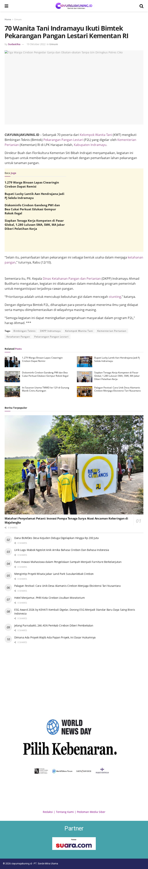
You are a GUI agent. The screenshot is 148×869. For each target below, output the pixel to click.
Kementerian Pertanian (111, 331)
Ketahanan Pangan (18, 336)
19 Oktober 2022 (36, 44)
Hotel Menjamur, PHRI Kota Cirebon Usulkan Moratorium (49, 598)
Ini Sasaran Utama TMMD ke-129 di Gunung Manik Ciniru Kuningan (45, 389)
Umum (18, 19)
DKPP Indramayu (50, 331)
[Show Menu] (6, 6)
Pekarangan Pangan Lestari (63, 140)
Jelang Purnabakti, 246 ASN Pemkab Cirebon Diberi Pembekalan (53, 625)
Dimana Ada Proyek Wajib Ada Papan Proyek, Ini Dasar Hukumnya (55, 637)
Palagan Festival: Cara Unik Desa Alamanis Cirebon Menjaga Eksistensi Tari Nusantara (117, 389)
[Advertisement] (74, 279)
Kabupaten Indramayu (90, 145)
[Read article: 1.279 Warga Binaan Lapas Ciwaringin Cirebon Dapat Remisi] (12, 361)
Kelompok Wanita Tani (96, 135)
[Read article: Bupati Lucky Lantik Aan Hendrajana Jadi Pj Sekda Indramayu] (84, 361)
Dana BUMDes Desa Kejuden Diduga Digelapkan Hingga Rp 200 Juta (56, 538)
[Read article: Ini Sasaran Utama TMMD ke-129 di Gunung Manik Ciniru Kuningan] (12, 391)
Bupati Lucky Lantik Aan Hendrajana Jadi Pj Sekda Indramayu (117, 359)
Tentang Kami (65, 812)
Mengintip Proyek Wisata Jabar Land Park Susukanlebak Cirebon (54, 574)
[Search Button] (141, 6)
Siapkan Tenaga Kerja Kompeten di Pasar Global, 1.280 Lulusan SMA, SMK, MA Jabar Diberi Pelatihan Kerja (35, 225)
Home (8, 19)
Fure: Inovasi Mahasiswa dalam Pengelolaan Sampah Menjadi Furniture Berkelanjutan (68, 562)
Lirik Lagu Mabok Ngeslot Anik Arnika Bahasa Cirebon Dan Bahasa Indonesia (61, 550)
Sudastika (14, 44)
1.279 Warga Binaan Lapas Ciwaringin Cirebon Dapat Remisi (32, 184)
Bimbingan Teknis (24, 331)
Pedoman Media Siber (91, 812)
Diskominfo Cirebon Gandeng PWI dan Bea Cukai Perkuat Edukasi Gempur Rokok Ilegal (32, 209)
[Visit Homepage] (74, 6)
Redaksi (48, 812)
